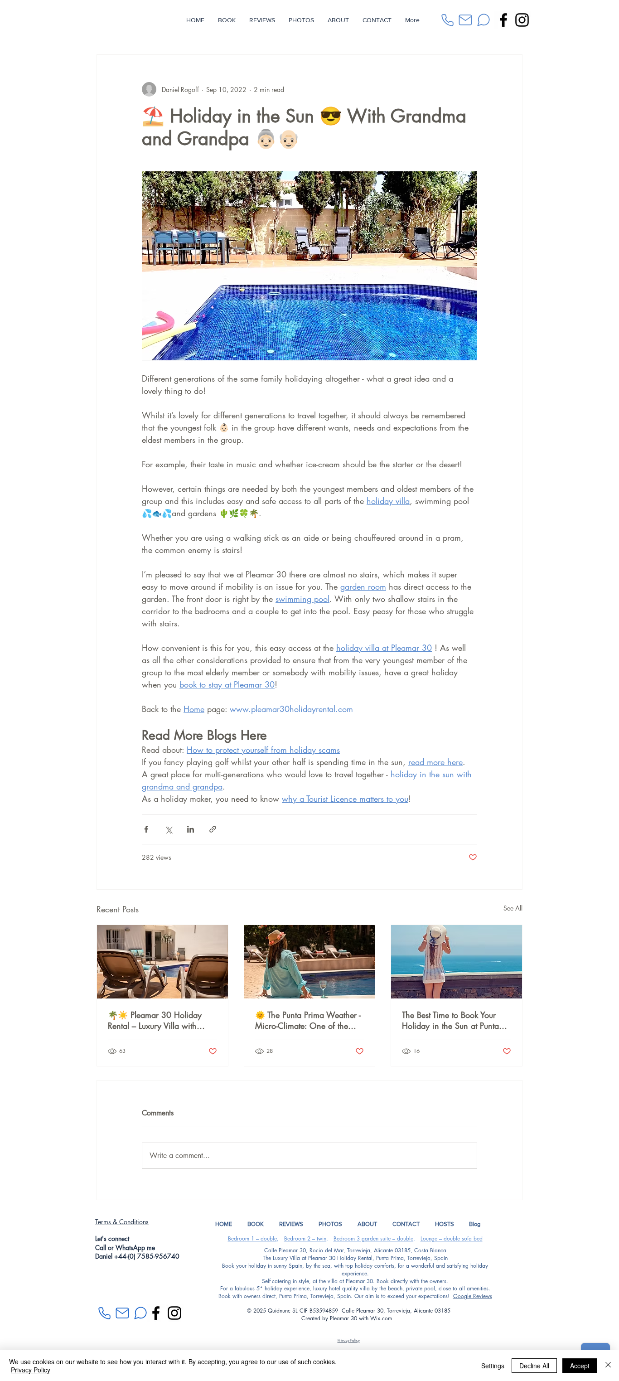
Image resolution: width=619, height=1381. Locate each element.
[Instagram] (522, 20)
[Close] (608, 1365)
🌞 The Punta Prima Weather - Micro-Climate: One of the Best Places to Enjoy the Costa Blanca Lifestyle (308, 1020)
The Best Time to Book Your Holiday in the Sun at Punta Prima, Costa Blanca (450, 1020)
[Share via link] (212, 829)
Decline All (534, 1365)
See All (512, 908)
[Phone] (447, 20)
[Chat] (483, 20)
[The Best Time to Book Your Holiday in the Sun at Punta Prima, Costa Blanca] (456, 961)
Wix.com (383, 1318)
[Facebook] (503, 20)
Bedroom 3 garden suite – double (373, 1238)
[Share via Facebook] (146, 829)
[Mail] (465, 20)
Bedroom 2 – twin (305, 1238)
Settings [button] (492, 1365)
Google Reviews (472, 1296)
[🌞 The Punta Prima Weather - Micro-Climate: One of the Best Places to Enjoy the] (309, 961)
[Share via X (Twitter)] (168, 829)
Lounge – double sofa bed (452, 1238)
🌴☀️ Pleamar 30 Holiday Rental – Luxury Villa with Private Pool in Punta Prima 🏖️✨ (161, 1020)
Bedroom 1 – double (252, 1238)
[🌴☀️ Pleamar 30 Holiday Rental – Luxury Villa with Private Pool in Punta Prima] (162, 961)
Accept (580, 1365)
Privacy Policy (30, 1369)
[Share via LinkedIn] (190, 829)
